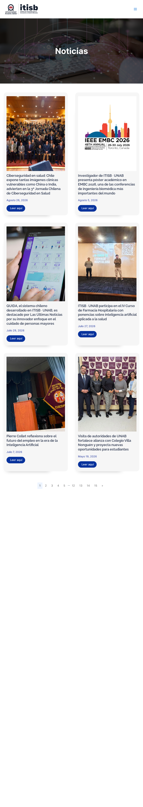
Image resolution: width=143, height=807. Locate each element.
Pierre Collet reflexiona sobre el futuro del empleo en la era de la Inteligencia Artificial (32, 440)
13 (80, 485)
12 (73, 485)
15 (95, 485)
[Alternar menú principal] (135, 9)
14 (88, 485)
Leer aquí (16, 208)
